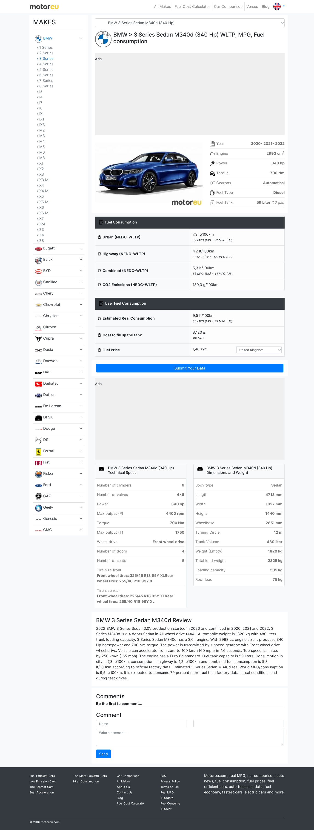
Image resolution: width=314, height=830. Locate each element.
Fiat (46, 462)
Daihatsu (50, 383)
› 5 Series (45, 69)
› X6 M (42, 213)
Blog (266, 6)
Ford (47, 484)
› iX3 (41, 124)
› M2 (41, 130)
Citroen (49, 327)
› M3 (41, 135)
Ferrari (48, 451)
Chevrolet (51, 304)
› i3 (40, 91)
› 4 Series (45, 64)
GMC (47, 529)
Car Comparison (228, 6)
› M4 (41, 141)
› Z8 (40, 240)
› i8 (40, 108)
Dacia (48, 349)
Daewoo (50, 360)
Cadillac (50, 282)
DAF (46, 372)
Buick (48, 259)
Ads (98, 59)
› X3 (40, 174)
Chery (48, 293)
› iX (40, 113)
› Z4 (40, 235)
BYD (47, 270)
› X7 (40, 218)
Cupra (48, 338)
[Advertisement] (190, 95)
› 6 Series (45, 75)
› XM (41, 224)
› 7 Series (45, 80)
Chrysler (50, 315)
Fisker (48, 473)
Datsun (49, 394)
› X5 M (42, 202)
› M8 (41, 157)
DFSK (48, 417)
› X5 (40, 196)
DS (45, 439)
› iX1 (40, 119)
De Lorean (52, 406)
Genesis (50, 518)
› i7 (39, 102)
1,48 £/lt (200, 349)
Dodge (49, 428)
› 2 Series (45, 53)
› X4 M (42, 191)
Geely (48, 507)
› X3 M (42, 179)
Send (103, 754)
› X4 (40, 185)
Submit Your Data (189, 368)
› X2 (40, 168)
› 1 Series (45, 47)
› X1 (40, 163)
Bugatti (49, 248)
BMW (47, 38)
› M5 (41, 146)
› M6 (41, 152)
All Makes (162, 6)
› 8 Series (45, 86)
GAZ (47, 496)
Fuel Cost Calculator (192, 6)
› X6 (40, 207)
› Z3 (40, 229)
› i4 (40, 97)
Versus (252, 6)
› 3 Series (45, 58)
